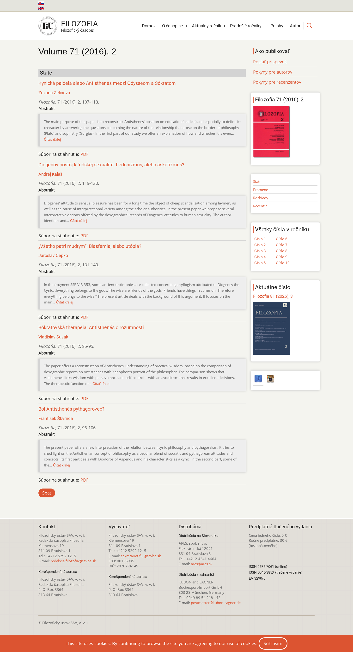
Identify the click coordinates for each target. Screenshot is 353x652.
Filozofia (79, 23)
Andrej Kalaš (50, 174)
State (257, 181)
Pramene (260, 189)
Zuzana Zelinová (54, 92)
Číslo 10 (283, 262)
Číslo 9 (281, 256)
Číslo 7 (281, 244)
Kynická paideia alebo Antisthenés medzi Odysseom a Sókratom (107, 83)
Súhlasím (273, 643)
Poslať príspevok (270, 61)
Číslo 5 (260, 262)
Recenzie (260, 206)
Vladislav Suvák (53, 336)
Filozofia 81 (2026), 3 (273, 296)
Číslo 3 (260, 250)
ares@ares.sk (202, 563)
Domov (149, 25)
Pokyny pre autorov (272, 72)
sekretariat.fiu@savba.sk (141, 555)
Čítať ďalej (52, 139)
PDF (84, 154)
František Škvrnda (55, 418)
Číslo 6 (281, 238)
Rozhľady (260, 197)
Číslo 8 (281, 250)
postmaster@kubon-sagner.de (216, 602)
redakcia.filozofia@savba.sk (73, 561)
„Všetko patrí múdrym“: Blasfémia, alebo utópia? (89, 246)
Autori (295, 25)
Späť (46, 493)
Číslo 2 (260, 244)
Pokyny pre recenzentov (277, 82)
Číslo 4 (260, 256)
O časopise (172, 25)
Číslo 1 (260, 238)
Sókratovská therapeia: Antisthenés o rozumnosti (91, 327)
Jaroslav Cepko (53, 255)
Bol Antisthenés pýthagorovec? (71, 409)
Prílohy (276, 25)
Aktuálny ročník (206, 25)
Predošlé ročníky (246, 25)
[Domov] (47, 25)
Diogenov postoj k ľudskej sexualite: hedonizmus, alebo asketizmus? (111, 165)
